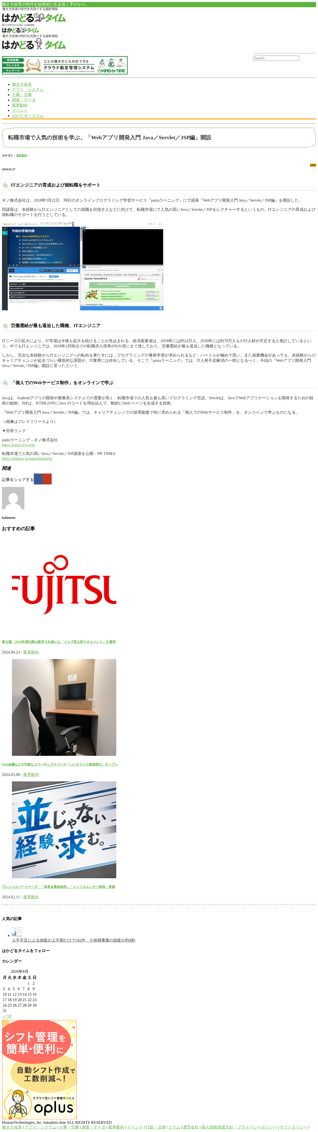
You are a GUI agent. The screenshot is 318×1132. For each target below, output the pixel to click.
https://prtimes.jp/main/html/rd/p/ (27, 458)
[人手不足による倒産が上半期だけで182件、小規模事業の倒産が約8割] (17, 935)
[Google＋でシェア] (47, 479)
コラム (174, 1127)
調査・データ (24, 100)
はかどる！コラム (28, 115)
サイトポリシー (294, 1127)
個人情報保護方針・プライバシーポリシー (239, 1127)
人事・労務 (22, 95)
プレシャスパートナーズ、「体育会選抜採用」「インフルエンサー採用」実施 (58, 887)
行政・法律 (155, 1127)
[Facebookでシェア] (38, 479)
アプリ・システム (28, 89)
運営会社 (191, 1127)
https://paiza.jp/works (18, 445)
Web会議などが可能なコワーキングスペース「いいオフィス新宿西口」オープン (60, 764)
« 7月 (7, 1016)
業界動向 (20, 105)
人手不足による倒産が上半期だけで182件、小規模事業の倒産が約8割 (73, 940)
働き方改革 (22, 84)
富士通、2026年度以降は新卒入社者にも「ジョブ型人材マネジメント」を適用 (59, 642)
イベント (20, 110)
